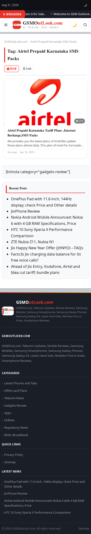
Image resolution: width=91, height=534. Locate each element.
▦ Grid (11, 69)
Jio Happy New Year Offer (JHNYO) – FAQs (47, 247)
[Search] (85, 25)
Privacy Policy (13, 455)
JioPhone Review (25, 211)
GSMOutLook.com (16, 42)
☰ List (27, 69)
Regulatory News (16, 427)
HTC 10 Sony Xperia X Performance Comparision (37, 512)
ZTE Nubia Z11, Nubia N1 (32, 241)
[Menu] (6, 25)
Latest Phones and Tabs (20, 383)
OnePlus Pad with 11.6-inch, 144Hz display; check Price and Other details (44, 484)
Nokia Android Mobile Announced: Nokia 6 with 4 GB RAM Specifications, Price (44, 503)
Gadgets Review (15, 405)
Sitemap (10, 462)
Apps (7, 413)
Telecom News (14, 398)
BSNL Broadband (16, 435)
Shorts (75, 525)
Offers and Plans (15, 390)
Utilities (9, 420)
